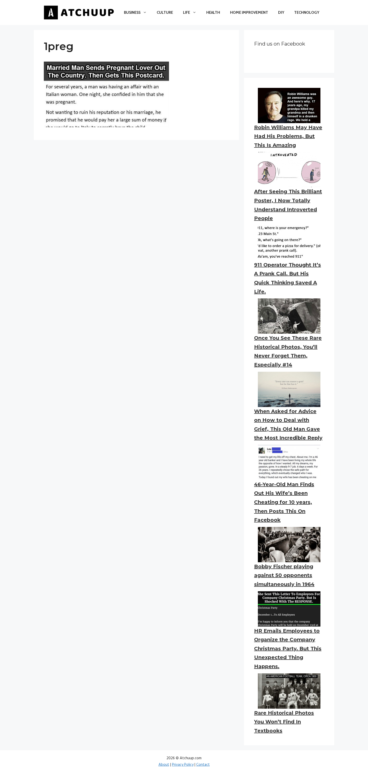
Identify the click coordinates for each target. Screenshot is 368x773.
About (163, 765)
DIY (281, 12)
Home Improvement (249, 12)
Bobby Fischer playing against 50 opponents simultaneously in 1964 (284, 575)
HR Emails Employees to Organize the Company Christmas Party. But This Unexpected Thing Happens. (287, 648)
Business (132, 12)
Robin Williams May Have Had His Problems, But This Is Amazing (288, 136)
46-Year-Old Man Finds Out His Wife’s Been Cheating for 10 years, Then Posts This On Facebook (284, 502)
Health (213, 12)
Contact (203, 765)
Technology (306, 12)
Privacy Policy (183, 765)
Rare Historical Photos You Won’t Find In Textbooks (284, 722)
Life (186, 12)
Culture (165, 12)
